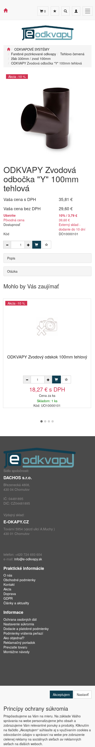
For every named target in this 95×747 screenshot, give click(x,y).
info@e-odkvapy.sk (28, 559)
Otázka (12, 271)
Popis (11, 258)
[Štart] (8, 49)
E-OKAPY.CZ (16, 522)
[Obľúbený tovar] (55, 11)
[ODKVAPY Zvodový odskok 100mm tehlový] (47, 327)
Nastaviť (83, 694)
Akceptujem (61, 694)
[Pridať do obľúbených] (46, 245)
